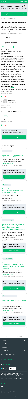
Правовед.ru (5, 340)
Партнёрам (5, 350)
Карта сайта (4, 383)
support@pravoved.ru (7, 359)
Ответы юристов (6, 37)
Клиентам (4, 343)
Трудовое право (10, 18)
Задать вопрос (23, 1)
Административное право (10, 296)
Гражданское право (9, 220)
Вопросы (3, 18)
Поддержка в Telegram (8, 361)
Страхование (8, 184)
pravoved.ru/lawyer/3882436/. (8, 87)
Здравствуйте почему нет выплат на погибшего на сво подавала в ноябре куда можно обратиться (12, 190)
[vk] (2, 386)
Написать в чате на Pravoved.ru (10, 356)
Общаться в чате (7, 46)
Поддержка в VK (6, 364)
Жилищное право (9, 258)
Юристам (4, 347)
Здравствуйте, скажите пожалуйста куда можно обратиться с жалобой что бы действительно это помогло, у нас (14, 302)
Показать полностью (7, 163)
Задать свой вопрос (14, 137)
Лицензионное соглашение (7, 381)
